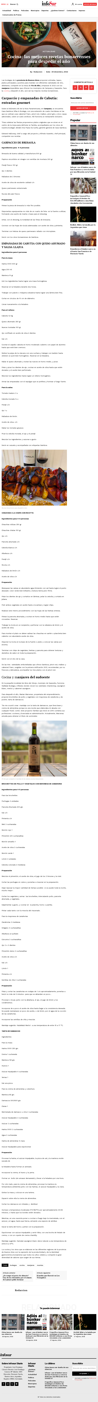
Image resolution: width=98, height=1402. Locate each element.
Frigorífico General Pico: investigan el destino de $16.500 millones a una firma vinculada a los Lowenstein (81, 199)
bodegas (13, 1265)
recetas (40, 1265)
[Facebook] (75, 87)
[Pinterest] (86, 87)
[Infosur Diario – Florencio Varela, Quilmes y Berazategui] (49, 4)
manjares (30, 1265)
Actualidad (49, 51)
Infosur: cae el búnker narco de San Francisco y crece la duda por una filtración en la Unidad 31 (83, 170)
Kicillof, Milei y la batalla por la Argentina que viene (82, 226)
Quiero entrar (82, 108)
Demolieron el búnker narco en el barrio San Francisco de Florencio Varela (82, 251)
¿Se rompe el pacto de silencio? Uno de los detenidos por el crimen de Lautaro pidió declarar (17, 1278)
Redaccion (38, 72)
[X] (80, 87)
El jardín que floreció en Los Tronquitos (48, 1277)
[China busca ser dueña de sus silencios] (83, 132)
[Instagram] (8, 1384)
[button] (14, 4)
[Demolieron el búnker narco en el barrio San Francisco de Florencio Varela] (83, 238)
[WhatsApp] (91, 87)
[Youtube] (16, 1384)
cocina (7, 91)
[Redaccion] (7, 1290)
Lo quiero (83, 1373)
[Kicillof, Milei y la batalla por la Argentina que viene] (83, 214)
